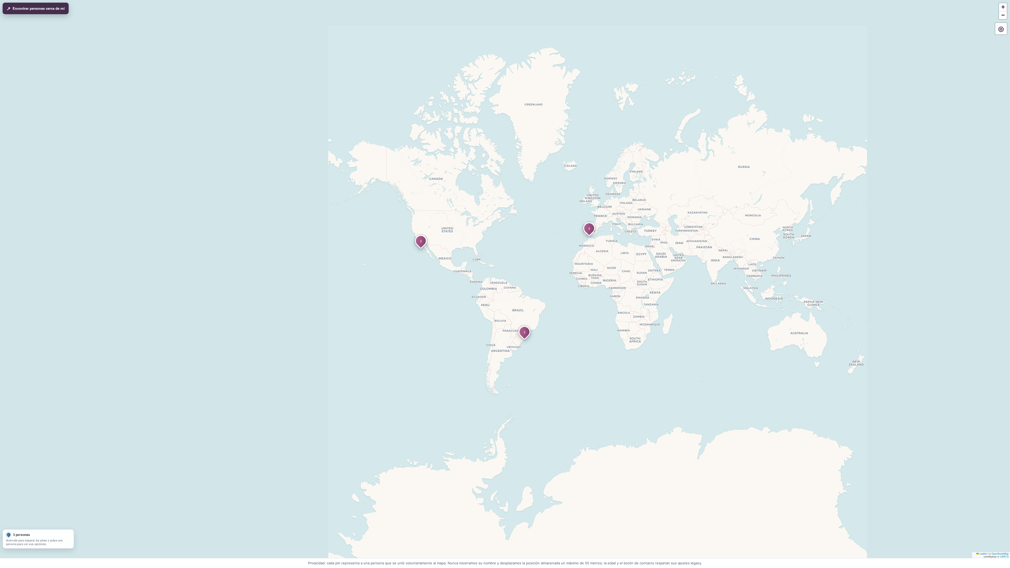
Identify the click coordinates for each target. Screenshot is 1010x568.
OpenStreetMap (1000, 553)
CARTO (1004, 556)
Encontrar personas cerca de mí (36, 8)
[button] (421, 241)
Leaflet (983, 553)
